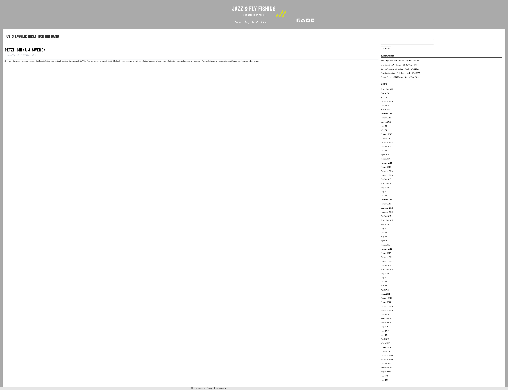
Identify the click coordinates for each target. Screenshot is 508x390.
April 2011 (385, 289)
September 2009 (387, 367)
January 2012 (386, 253)
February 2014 (386, 163)
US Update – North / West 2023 (408, 60)
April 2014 (385, 154)
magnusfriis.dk (222, 388)
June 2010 (385, 331)
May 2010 (385, 335)
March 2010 (385, 343)
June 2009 (385, 380)
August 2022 (386, 93)
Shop (246, 22)
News (238, 22)
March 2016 (385, 109)
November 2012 (387, 212)
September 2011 (387, 269)
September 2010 (387, 318)
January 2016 (386, 117)
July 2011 (384, 277)
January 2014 (386, 167)
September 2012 (387, 220)
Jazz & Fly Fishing (254, 9)
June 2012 (385, 232)
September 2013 (387, 183)
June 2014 (385, 150)
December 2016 (387, 101)
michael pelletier (387, 61)
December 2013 (387, 171)
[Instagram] (303, 21)
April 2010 (385, 339)
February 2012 (386, 249)
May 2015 (385, 130)
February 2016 (386, 113)
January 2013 (386, 203)
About (255, 22)
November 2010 (387, 310)
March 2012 (385, 245)
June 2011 (385, 281)
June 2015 (385, 126)
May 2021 (385, 97)
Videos (263, 22)
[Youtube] (313, 21)
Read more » (254, 61)
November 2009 (387, 359)
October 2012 (386, 216)
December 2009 (387, 355)
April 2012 (385, 240)
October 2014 (386, 146)
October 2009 (386, 363)
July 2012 (384, 228)
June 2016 (385, 105)
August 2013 (386, 187)
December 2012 (387, 208)
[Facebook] (298, 21)
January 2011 (386, 302)
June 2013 (385, 195)
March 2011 (385, 294)
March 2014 (385, 158)
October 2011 (386, 265)
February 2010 (386, 347)
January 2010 (386, 351)
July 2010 (384, 326)
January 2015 (386, 138)
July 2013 (384, 191)
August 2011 (386, 273)
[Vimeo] (308, 21)
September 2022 (387, 89)
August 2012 (386, 224)
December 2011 (387, 257)
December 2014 (387, 142)
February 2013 (386, 199)
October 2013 (386, 179)
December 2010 (387, 306)
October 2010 (386, 314)
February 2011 (386, 298)
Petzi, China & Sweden (25, 50)
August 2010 (386, 322)
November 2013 (387, 175)
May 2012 (385, 236)
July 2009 (384, 376)
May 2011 (385, 285)
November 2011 (387, 261)
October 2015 (386, 122)
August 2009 (386, 371)
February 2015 (386, 134)
